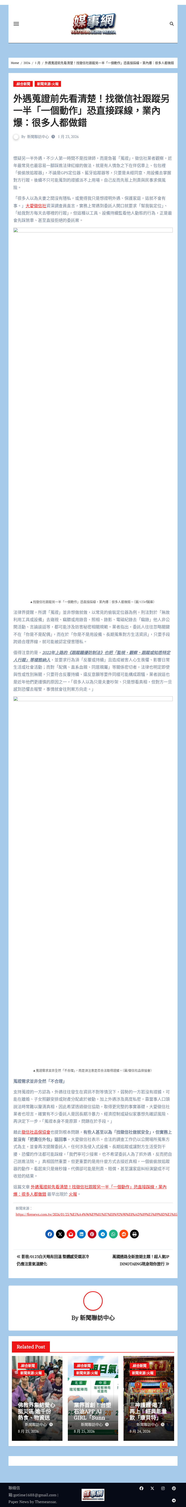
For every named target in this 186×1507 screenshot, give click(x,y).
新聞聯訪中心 (38, 136)
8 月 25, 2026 (28, 1431)
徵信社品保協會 (36, 1132)
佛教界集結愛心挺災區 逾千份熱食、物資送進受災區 (36, 1414)
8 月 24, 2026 (140, 1431)
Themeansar (45, 1501)
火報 (73, 1194)
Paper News (18, 1501)
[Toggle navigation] (16, 24)
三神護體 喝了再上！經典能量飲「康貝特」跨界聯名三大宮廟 (148, 1414)
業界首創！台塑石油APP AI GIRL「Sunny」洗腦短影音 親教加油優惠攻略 (92, 1417)
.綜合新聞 (23, 83)
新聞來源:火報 (48, 83)
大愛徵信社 (36, 205)
